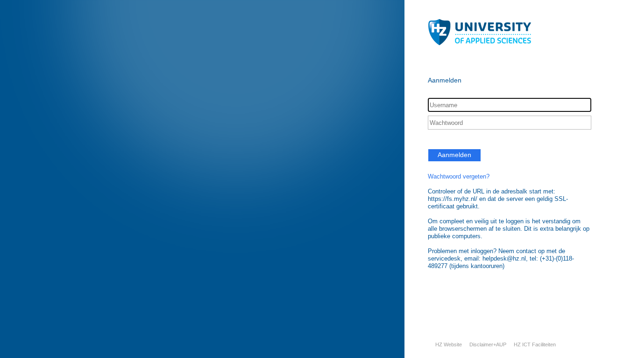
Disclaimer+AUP (487, 344)
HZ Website (448, 344)
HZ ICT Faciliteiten (535, 344)
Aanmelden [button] (454, 154)
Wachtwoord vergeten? (458, 176)
